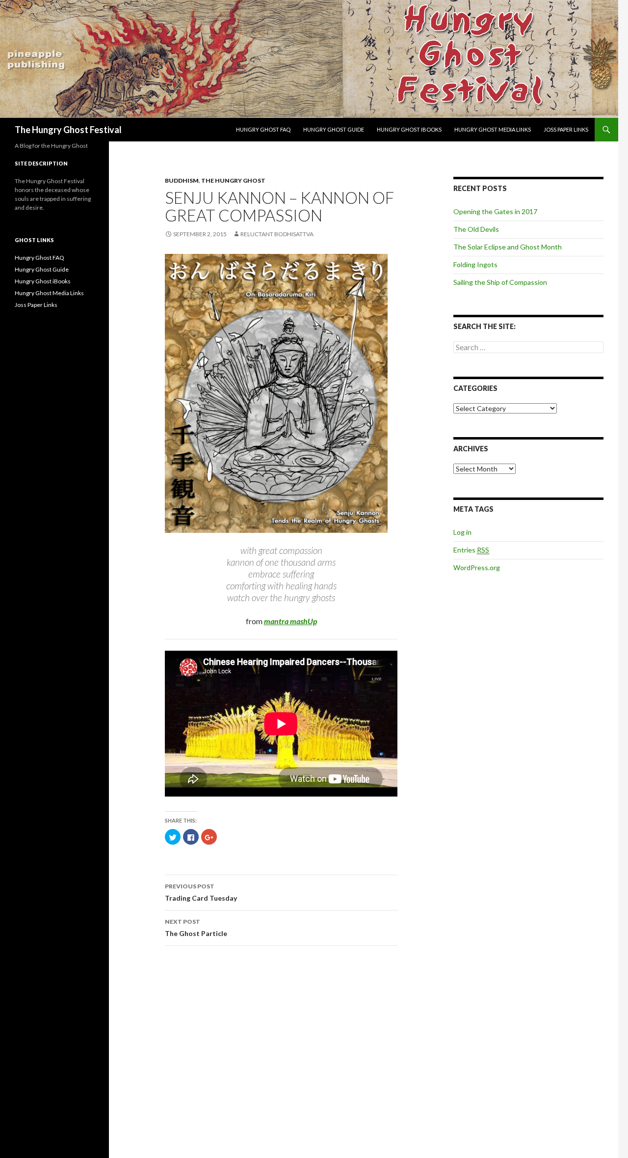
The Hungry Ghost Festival (68, 129)
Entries (471, 550)
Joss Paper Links (566, 129)
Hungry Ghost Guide (333, 129)
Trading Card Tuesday (201, 892)
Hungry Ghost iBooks (409, 129)
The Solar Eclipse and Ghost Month (507, 247)
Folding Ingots (475, 264)
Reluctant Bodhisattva (277, 234)
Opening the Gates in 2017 (495, 211)
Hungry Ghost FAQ (263, 129)
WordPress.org (476, 567)
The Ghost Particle (196, 927)
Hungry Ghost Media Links (492, 129)
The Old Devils (476, 229)
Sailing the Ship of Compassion (500, 282)
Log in (462, 532)
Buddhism (182, 180)
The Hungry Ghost (233, 180)
